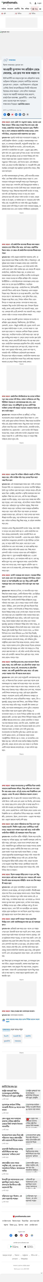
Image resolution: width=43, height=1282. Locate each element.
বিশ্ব (22, 9)
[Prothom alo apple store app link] (28, 1247)
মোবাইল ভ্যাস (34, 1225)
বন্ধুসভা (6, 1225)
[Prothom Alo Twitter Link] (17, 1236)
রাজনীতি (17, 9)
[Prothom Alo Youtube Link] (27, 1236)
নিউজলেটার (24, 1259)
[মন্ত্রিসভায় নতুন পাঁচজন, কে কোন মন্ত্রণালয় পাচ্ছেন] (33, 1200)
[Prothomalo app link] (14, 1247)
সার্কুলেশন (25, 1255)
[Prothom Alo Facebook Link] (11, 1236)
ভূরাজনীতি (7, 1041)
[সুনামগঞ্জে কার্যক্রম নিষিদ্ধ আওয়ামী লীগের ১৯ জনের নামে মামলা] (33, 1109)
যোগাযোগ (15, 1259)
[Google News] (32, 1236)
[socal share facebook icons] (5, 115)
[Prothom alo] (10, 3)
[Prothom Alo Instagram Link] (22, 1236)
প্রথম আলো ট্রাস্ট (34, 1221)
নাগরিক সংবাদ (6, 1221)
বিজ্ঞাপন (17, 1255)
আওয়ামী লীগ (17, 1036)
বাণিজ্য (27, 9)
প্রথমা (26, 1225)
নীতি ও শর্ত (34, 1255)
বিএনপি (6, 1036)
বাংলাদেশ (10, 9)
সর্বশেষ (4, 9)
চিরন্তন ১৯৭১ (13, 1225)
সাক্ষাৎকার (12, 60)
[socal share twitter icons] (9, 115)
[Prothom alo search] (30, 3)
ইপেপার (21, 1225)
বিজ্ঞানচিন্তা (25, 1221)
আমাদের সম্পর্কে (7, 1255)
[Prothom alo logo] (21, 1217)
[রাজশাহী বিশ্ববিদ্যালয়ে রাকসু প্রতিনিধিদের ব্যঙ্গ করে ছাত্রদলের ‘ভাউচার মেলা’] (33, 1153)
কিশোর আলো (16, 1221)
